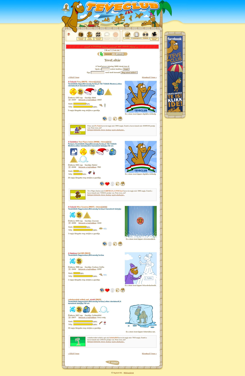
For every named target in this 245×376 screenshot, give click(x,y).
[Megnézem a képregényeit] (115, 120)
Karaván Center (98, 38)
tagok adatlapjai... (118, 130)
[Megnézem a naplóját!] (104, 120)
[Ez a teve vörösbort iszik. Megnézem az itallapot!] (105, 324)
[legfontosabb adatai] (120, 120)
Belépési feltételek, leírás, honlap (99, 130)
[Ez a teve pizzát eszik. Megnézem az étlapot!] (101, 107)
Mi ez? (108, 50)
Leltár (127, 38)
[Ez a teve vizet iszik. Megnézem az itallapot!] (105, 230)
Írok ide (116, 50)
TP (69, 100)
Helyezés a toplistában (87, 100)
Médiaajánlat (129, 373)
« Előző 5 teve (73, 77)
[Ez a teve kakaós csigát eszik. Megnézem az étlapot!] (101, 230)
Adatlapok (136, 38)
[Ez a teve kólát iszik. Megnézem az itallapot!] (94, 174)
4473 (109, 142)
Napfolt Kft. (117, 373)
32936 (104, 207)
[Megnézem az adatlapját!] (107, 185)
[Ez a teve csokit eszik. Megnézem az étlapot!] (90, 174)
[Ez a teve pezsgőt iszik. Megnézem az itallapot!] (105, 107)
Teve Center (89, 38)
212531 (97, 82)
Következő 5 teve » (149, 77)
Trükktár (145, 38)
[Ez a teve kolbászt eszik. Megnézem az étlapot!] (101, 324)
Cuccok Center (80, 38)
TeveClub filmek (154, 38)
